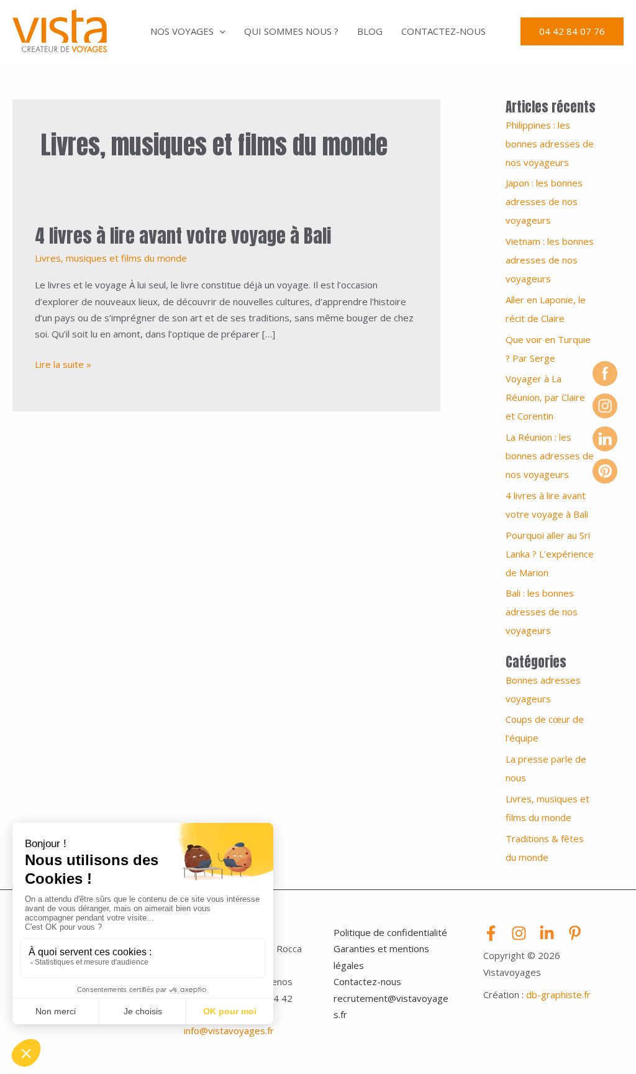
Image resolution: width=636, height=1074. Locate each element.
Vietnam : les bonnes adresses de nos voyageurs (550, 260)
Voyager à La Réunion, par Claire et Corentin (545, 397)
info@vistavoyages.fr (229, 1030)
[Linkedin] (547, 933)
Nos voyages (182, 31)
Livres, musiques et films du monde (111, 258)
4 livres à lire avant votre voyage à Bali (183, 236)
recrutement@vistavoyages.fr (391, 1006)
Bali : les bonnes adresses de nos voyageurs (542, 611)
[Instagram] (519, 933)
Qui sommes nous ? (291, 31)
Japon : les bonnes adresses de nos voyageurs (544, 201)
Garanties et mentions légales (381, 956)
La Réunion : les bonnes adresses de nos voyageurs (550, 455)
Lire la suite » (63, 363)
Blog (370, 31)
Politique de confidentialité (390, 932)
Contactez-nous (443, 31)
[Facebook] (491, 933)
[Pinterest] (575, 933)
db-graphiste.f (556, 994)
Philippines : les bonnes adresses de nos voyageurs (550, 143)
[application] (219, 31)
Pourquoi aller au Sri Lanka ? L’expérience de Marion (550, 554)
